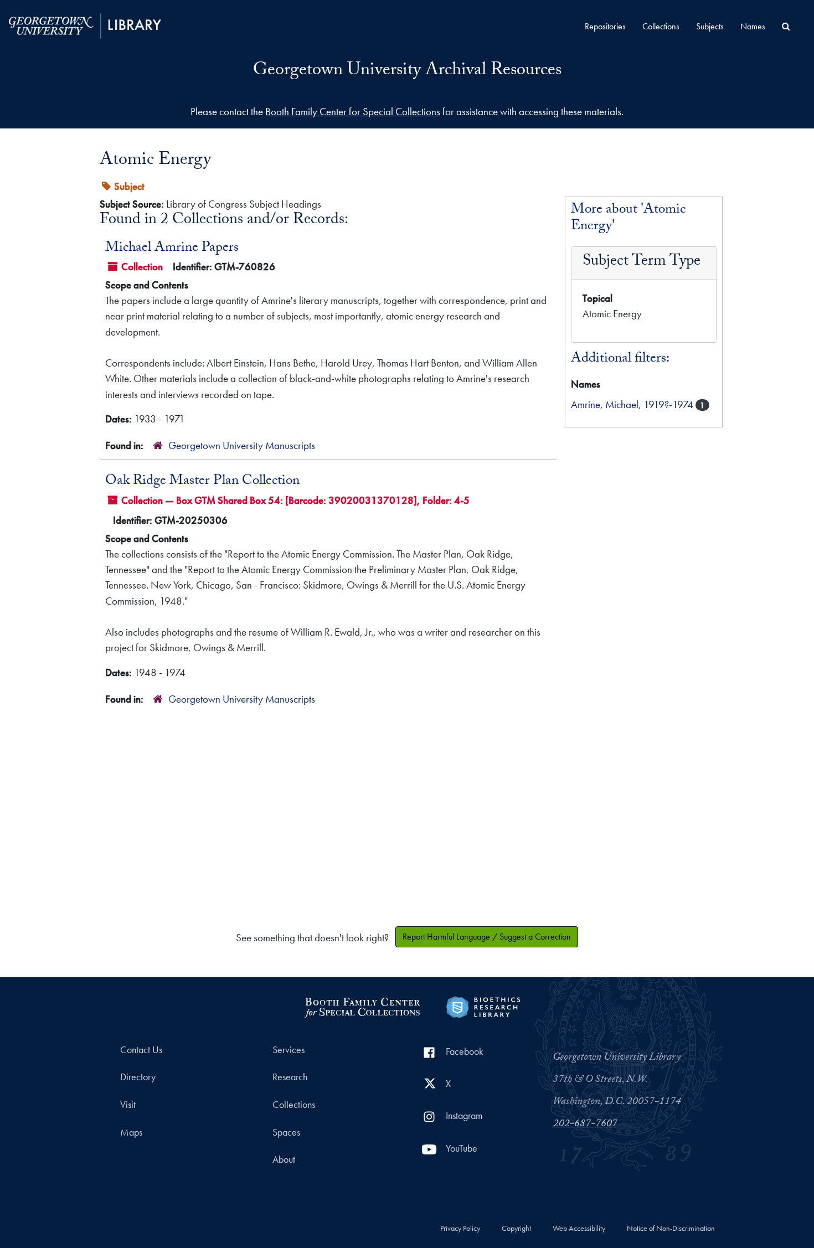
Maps (131, 1132)
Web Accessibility (579, 1228)
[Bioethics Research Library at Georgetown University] (483, 1006)
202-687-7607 (585, 1124)
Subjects (710, 26)
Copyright (516, 1228)
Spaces (286, 1132)
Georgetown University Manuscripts (241, 445)
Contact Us (141, 1050)
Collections (660, 26)
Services (288, 1050)
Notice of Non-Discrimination (671, 1228)
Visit (128, 1105)
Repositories (605, 26)
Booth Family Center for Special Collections (352, 111)
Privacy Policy (460, 1228)
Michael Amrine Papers (172, 248)
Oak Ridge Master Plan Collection (202, 481)
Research (289, 1077)
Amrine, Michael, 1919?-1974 (633, 404)
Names (752, 26)
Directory (138, 1077)
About (283, 1159)
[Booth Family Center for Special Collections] (361, 1006)
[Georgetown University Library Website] (85, 25)
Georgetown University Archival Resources (407, 71)
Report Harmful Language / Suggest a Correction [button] (487, 936)
